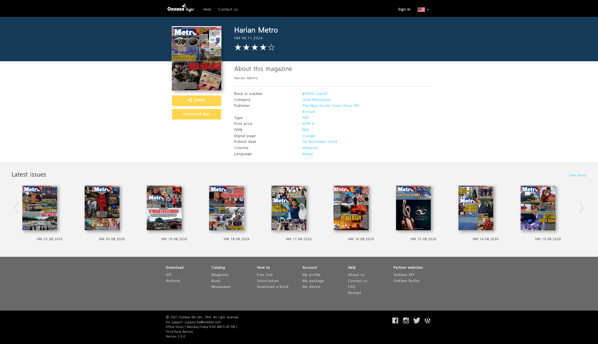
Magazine (220, 275)
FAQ (351, 287)
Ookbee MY (404, 275)
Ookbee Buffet (407, 281)
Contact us (228, 10)
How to (263, 268)
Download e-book (273, 287)
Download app (196, 114)
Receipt (354, 293)
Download (175, 268)
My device (311, 287)
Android (173, 281)
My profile (312, 275)
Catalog (218, 268)
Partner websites (408, 268)
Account (310, 268)
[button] (423, 9)
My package (313, 281)
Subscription (268, 281)
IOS (169, 275)
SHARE (198, 101)
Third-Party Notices (179, 332)
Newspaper (221, 287)
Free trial (265, 275)
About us (356, 275)
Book (216, 281)
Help (207, 10)
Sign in (404, 10)
